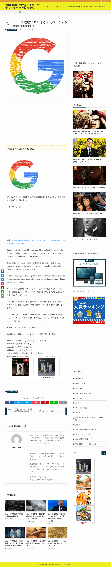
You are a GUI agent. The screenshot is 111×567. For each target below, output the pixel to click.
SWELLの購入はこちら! (81, 291)
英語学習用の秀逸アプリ (84, 439)
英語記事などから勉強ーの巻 (85, 444)
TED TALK (79, 379)
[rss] (101, 1)
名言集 (77, 413)
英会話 (77, 425)
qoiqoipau (16, 447)
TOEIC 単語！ (81, 384)
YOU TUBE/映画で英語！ (84, 393)
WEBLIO (78, 388)
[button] (9, 402)
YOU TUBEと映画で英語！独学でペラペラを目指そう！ (22, 6)
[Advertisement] (36, 119)
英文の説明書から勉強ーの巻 (85, 429)
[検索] (104, 1)
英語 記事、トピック (83, 434)
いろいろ (78, 398)
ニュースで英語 (12, 29)
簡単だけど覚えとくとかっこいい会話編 (89, 419)
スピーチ (78, 403)
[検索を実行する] (103, 453)
